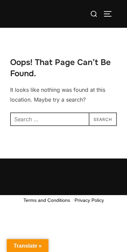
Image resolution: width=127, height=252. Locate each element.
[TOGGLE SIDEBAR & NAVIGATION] (110, 13)
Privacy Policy (89, 200)
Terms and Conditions (46, 200)
